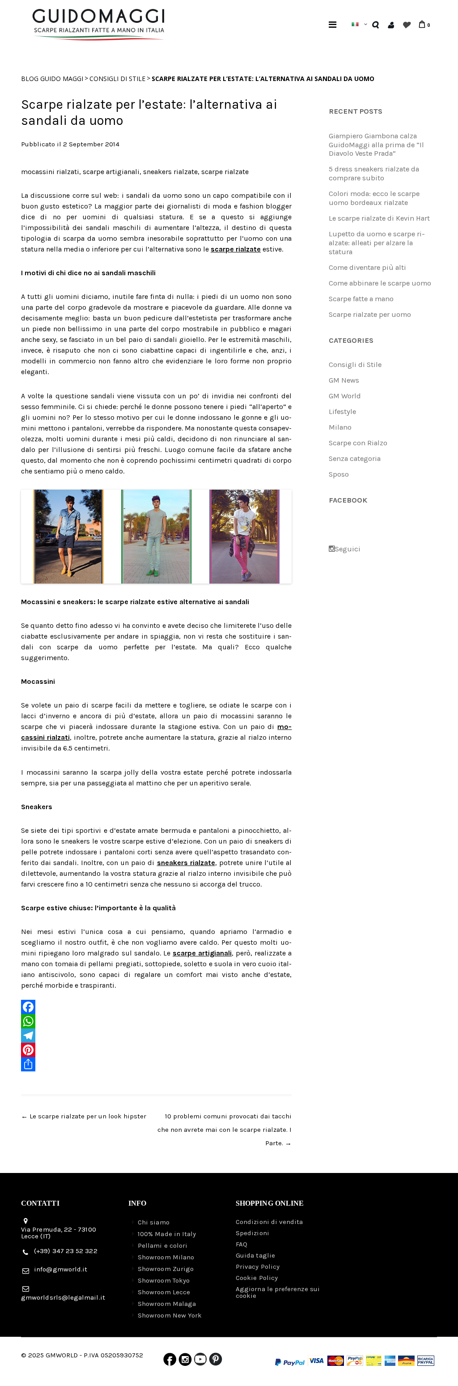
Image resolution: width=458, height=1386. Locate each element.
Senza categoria (355, 458)
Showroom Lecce (164, 1292)
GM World (345, 396)
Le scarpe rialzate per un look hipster (83, 1116)
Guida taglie (255, 1255)
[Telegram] (156, 1035)
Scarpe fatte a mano (361, 298)
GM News (344, 380)
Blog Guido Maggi (52, 78)
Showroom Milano (166, 1257)
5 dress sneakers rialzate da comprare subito (374, 173)
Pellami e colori (162, 1245)
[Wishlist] (406, 25)
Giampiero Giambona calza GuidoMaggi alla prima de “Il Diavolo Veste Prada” (376, 145)
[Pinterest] (156, 1050)
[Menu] (332, 24)
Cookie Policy (257, 1278)
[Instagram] (185, 1361)
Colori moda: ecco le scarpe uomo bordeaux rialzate (374, 198)
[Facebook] (156, 1007)
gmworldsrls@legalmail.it (63, 1297)
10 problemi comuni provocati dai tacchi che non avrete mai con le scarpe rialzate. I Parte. (224, 1129)
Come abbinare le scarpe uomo (380, 283)
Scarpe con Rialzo (358, 443)
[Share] (156, 1064)
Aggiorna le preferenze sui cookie (278, 1292)
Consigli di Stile (117, 78)
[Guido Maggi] (98, 15)
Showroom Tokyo (164, 1280)
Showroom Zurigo (166, 1269)
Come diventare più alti (367, 267)
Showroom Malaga (167, 1304)
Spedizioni (252, 1233)
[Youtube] (200, 1361)
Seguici (347, 549)
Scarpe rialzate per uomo (370, 314)
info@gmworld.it (60, 1269)
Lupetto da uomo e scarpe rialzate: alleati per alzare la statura (377, 243)
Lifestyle (342, 411)
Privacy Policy (258, 1266)
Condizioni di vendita (269, 1222)
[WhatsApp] (156, 1021)
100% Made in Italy (167, 1234)
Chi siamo (154, 1222)
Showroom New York (170, 1315)
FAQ (241, 1244)
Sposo (339, 474)
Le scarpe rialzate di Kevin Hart (379, 218)
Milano (340, 427)
